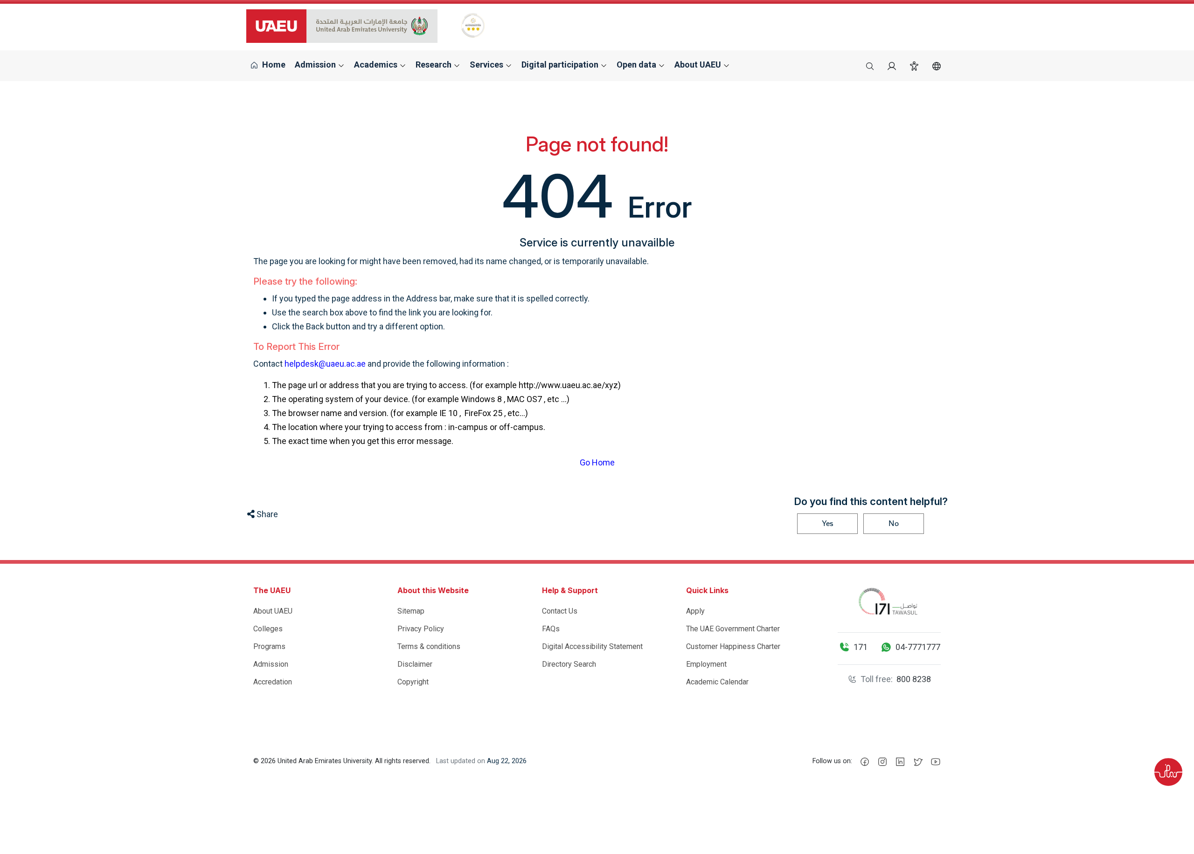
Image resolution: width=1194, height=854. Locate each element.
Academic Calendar (717, 681)
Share (266, 514)
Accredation (272, 681)
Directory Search (569, 664)
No (894, 523)
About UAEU (272, 611)
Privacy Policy (420, 628)
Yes (827, 523)
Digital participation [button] (560, 64)
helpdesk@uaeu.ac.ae (325, 364)
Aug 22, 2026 (507, 761)
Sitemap (410, 611)
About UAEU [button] (698, 64)
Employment (706, 664)
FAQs (551, 628)
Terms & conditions (428, 646)
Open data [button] (637, 64)
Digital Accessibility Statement (592, 646)
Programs (269, 646)
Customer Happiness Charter (733, 646)
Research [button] (434, 64)
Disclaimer (414, 664)
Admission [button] (316, 64)
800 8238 (913, 679)
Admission (270, 664)
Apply (695, 611)
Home (272, 64)
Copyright (413, 681)
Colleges (268, 628)
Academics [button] (376, 64)
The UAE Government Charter (733, 628)
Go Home (597, 462)
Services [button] (487, 64)
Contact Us (559, 611)
